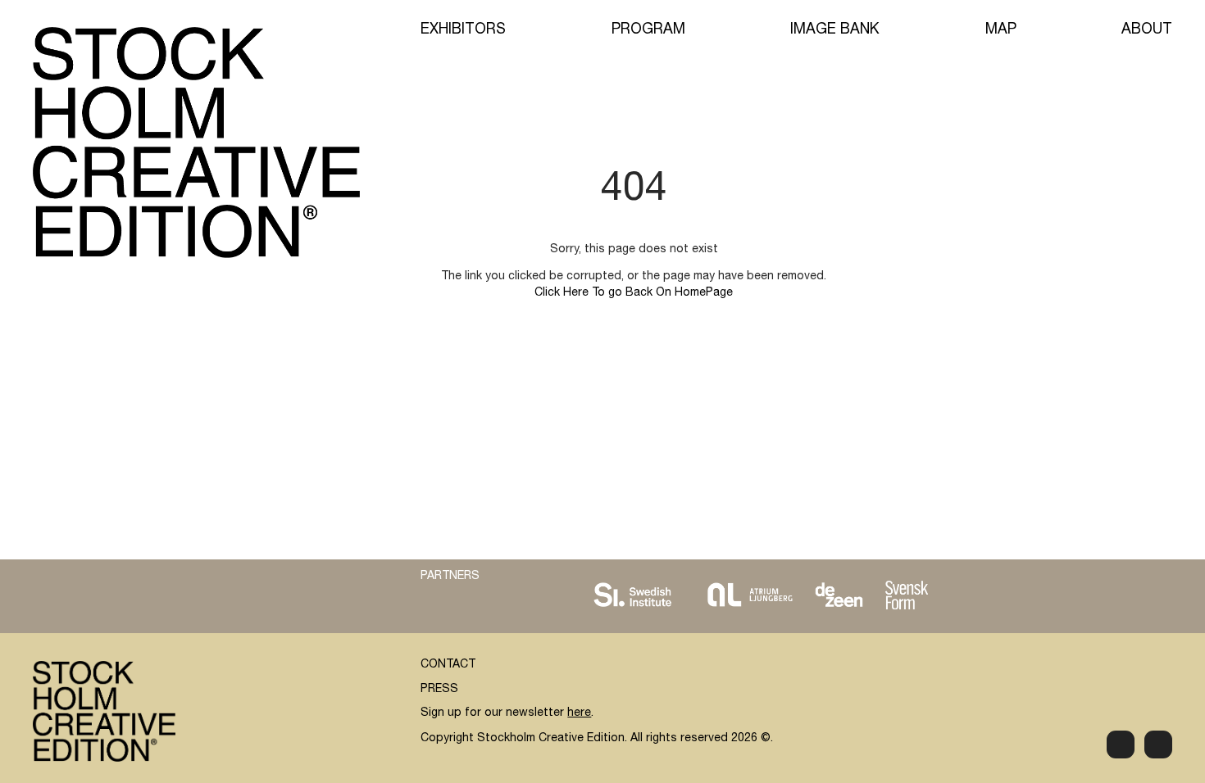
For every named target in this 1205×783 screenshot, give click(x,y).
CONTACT (448, 665)
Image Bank (835, 30)
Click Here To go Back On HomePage (633, 293)
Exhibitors (463, 30)
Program (648, 30)
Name (768, 548)
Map (1000, 30)
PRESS (439, 689)
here (579, 713)
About (1146, 30)
